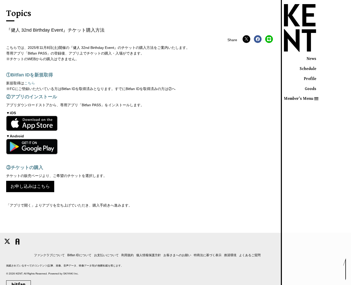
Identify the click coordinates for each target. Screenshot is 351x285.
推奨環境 (230, 255)
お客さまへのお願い (177, 255)
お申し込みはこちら (30, 186)
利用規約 (127, 255)
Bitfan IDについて (79, 255)
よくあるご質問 (250, 255)
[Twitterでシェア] (246, 39)
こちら (29, 83)
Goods (310, 88)
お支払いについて (106, 255)
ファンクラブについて (49, 255)
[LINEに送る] (269, 39)
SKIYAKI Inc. (71, 273)
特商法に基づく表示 (207, 255)
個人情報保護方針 (148, 255)
